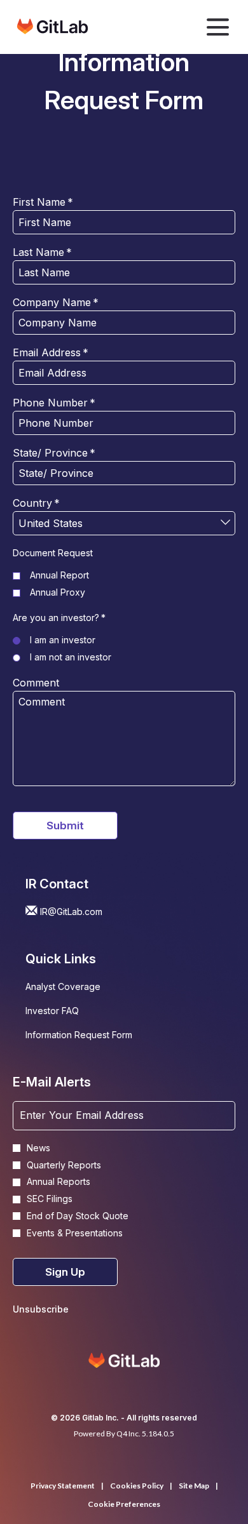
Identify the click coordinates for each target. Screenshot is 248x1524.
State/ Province (54, 453)
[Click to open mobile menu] (218, 27)
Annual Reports (58, 1182)
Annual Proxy (57, 592)
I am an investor (62, 639)
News (38, 1148)
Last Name (42, 252)
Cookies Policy (136, 1486)
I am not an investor (70, 657)
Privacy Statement (63, 1486)
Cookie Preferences (124, 1504)
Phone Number (54, 403)
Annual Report (59, 575)
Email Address (50, 352)
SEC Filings (49, 1199)
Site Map (194, 1486)
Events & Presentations (75, 1233)
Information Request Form (95, 1036)
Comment (36, 683)
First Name (43, 202)
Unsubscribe (41, 1309)
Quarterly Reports (64, 1165)
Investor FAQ (69, 1012)
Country (36, 503)
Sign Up (65, 1272)
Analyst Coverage (79, 988)
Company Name (56, 302)
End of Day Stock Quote (77, 1216)
